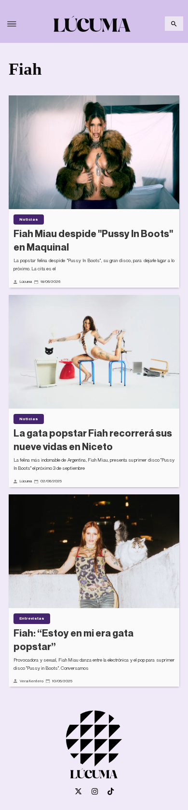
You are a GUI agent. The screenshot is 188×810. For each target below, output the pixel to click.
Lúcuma (26, 281)
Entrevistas (31, 618)
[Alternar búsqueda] (174, 23)
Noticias (28, 219)
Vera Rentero (31, 680)
